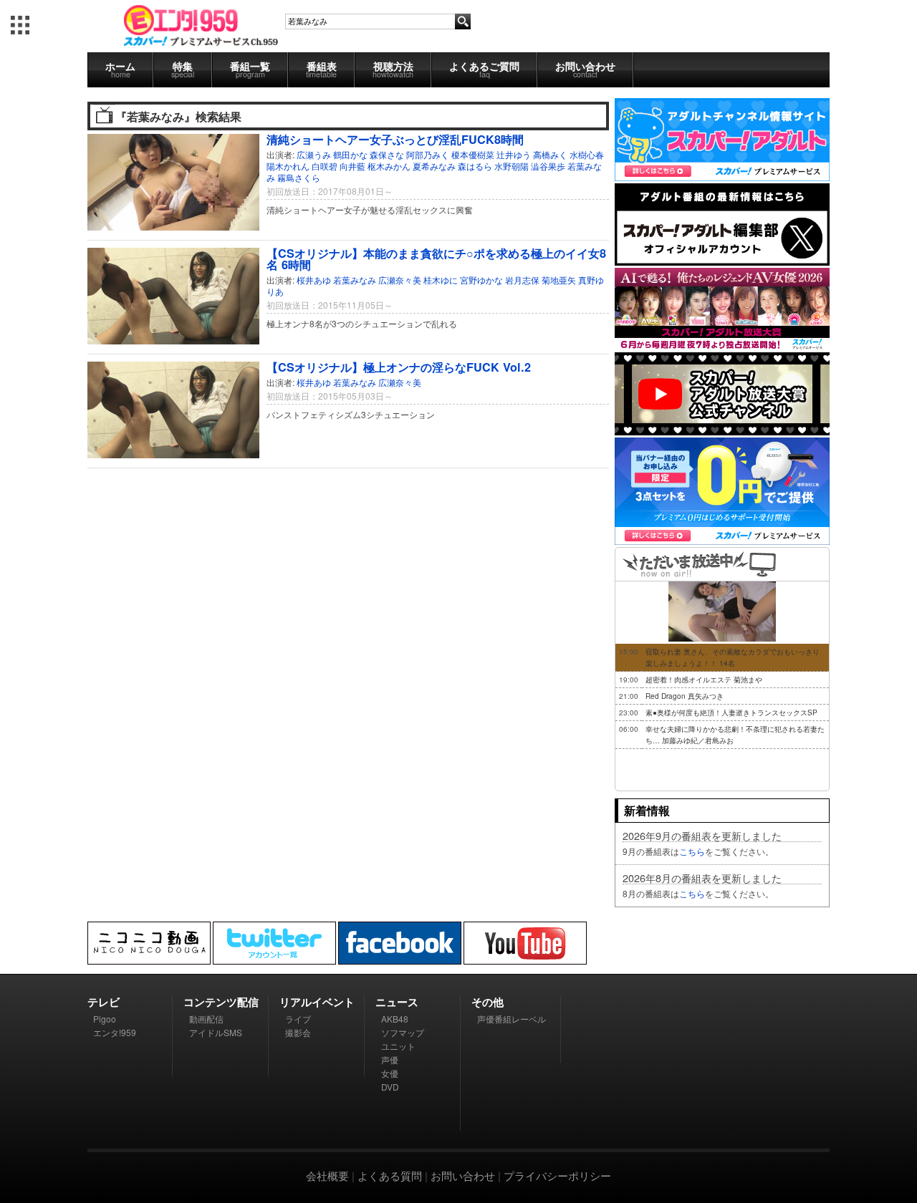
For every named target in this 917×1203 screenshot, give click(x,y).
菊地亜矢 (559, 280)
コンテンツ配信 (221, 1002)
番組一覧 (250, 69)
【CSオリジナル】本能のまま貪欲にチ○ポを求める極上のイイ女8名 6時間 (436, 259)
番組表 (321, 69)
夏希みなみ (434, 166)
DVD (390, 1087)
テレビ (103, 1002)
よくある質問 (389, 1175)
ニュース (396, 1002)
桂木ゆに (440, 280)
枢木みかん (389, 166)
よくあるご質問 (484, 69)
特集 (182, 69)
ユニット (398, 1046)
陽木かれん (288, 166)
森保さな (387, 154)
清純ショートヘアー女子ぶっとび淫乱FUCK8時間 (395, 139)
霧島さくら (298, 177)
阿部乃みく (427, 154)
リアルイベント (317, 1002)
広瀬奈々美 (399, 280)
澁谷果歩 (548, 166)
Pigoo (104, 1019)
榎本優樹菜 (472, 154)
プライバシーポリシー (557, 1175)
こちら (692, 851)
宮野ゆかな (481, 280)
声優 (389, 1059)
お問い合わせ (585, 69)
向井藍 (352, 166)
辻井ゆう (513, 154)
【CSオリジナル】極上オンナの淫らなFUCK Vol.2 (399, 367)
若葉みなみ (354, 280)
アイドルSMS (215, 1032)
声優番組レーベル (511, 1019)
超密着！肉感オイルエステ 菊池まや (703, 680)
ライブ (298, 1019)
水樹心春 (587, 154)
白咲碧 (324, 166)
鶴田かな (350, 154)
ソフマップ (402, 1032)
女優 (389, 1073)
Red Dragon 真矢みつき (684, 696)
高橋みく (550, 154)
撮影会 (298, 1032)
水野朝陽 (511, 166)
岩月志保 (522, 280)
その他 (487, 1002)
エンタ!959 (114, 1032)
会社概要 (327, 1175)
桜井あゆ (314, 280)
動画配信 (206, 1019)
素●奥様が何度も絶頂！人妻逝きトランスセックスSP (731, 712)
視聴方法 (393, 69)
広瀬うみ (314, 154)
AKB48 (394, 1019)
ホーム (120, 69)
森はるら (475, 166)
